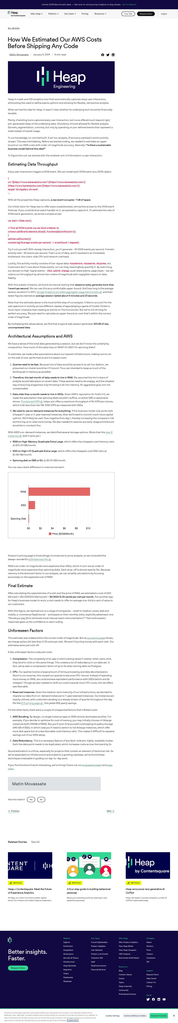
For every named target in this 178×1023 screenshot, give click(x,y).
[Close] (174, 1016)
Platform (52, 14)
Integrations (68, 950)
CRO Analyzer (125, 954)
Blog (120, 971)
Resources (99, 14)
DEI (147, 962)
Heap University (125, 986)
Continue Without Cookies (135, 1016)
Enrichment (68, 946)
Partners (149, 946)
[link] (84, 13)
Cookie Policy (72, 1020)
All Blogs (14, 28)
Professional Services (127, 994)
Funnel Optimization (99, 942)
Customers (150, 958)
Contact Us (151, 982)
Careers (149, 954)
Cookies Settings (113, 1016)
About (149, 942)
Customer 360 (97, 958)
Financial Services (98, 970)
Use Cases (69, 14)
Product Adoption (98, 946)
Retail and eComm (98, 966)
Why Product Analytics (128, 942)
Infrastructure (69, 962)
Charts (66, 973)
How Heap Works (126, 946)
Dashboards (68, 977)
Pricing (149, 986)
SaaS (93, 962)
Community (123, 990)
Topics (121, 982)
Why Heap (36, 14)
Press (148, 950)
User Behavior (97, 950)
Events (121, 978)
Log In (164, 14)
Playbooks (67, 981)
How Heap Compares (127, 950)
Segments (67, 970)
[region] (89, 1015)
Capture (66, 942)
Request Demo (152, 974)
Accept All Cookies (159, 1016)
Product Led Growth (99, 954)
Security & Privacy (71, 958)
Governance (68, 954)
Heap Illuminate (69, 966)
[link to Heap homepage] (17, 14)
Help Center (151, 978)
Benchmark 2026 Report (129, 958)
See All (35, 841)
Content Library (125, 974)
